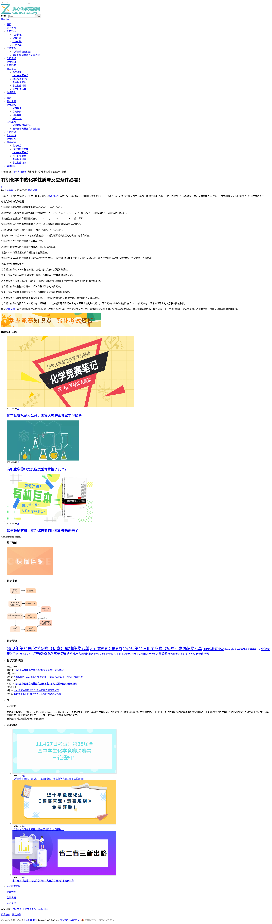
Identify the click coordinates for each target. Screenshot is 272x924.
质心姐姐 (8, 190)
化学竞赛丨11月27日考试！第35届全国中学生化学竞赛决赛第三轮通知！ (48, 779)
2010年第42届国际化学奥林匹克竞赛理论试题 (36, 690)
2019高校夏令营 (20, 75)
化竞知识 (11, 62)
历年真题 (11, 48)
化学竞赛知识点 (111, 654)
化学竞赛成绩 (99, 654)
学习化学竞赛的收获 (179, 653)
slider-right (229, 649)
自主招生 (11, 69)
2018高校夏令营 (20, 79)
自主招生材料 (19, 85)
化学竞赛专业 (240, 649)
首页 (9, 24)
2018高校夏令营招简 (106, 649)
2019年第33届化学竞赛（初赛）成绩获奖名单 (162, 648)
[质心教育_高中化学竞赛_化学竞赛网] (20, 13)
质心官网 (11, 28)
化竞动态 (11, 31)
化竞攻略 (17, 41)
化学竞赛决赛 (22, 654)
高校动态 (17, 72)
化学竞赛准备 (38, 653)
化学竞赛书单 (254, 649)
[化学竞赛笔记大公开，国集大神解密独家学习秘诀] (70, 406)
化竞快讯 (17, 35)
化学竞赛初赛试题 (21, 52)
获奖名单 (17, 45)
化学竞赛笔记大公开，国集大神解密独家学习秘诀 (44, 415)
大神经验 (162, 653)
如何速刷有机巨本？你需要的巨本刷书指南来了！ (44, 530)
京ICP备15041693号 (70, 920)
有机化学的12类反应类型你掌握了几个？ (37, 469)
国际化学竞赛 (149, 654)
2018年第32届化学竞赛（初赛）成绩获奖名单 (48, 648)
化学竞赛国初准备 (83, 653)
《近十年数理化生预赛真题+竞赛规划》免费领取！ (40, 670)
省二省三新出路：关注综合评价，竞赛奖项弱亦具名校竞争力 (43, 880)
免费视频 (11, 58)
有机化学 (32, 190)
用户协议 (5, 914)
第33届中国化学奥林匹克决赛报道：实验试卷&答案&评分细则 (46, 683)
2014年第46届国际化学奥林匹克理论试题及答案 (37, 694)
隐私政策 (16, 914)
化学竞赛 (10, 309)
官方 (192, 654)
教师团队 (11, 92)
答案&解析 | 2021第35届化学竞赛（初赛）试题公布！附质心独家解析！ (49, 677)
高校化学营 (202, 653)
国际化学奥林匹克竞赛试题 (26, 55)
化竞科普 (11, 65)
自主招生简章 (19, 89)
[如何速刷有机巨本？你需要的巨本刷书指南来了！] (50, 521)
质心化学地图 (30, 920)
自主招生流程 (19, 82)
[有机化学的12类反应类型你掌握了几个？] (43, 460)
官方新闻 (17, 38)
